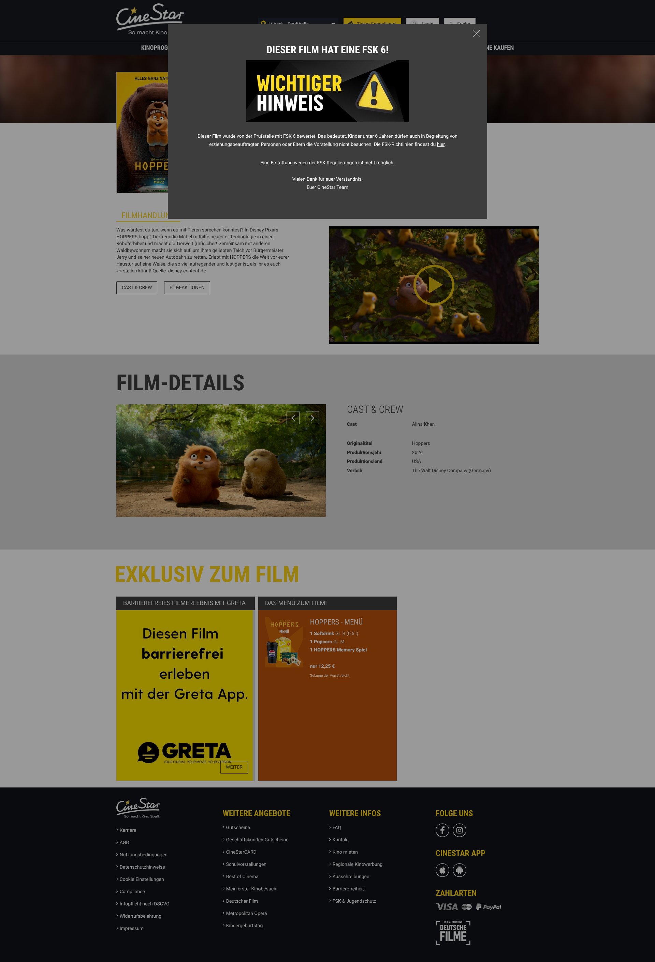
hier (441, 144)
